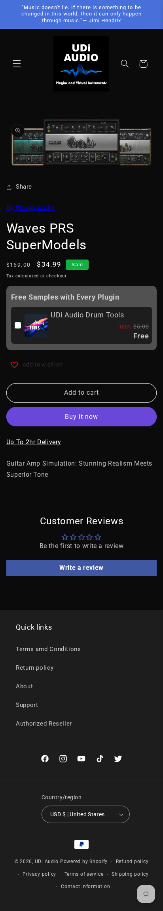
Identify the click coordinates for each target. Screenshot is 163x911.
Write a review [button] (81, 567)
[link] (36, 325)
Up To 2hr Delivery (33, 442)
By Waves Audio (30, 208)
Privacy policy (39, 874)
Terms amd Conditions (48, 649)
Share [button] (24, 186)
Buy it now (82, 416)
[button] (17, 64)
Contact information (85, 886)
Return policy (34, 667)
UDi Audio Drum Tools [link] (87, 315)
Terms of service (84, 874)
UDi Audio (47, 861)
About (24, 686)
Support (27, 705)
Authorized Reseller (44, 723)
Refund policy (132, 861)
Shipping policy (130, 874)
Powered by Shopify (84, 861)
